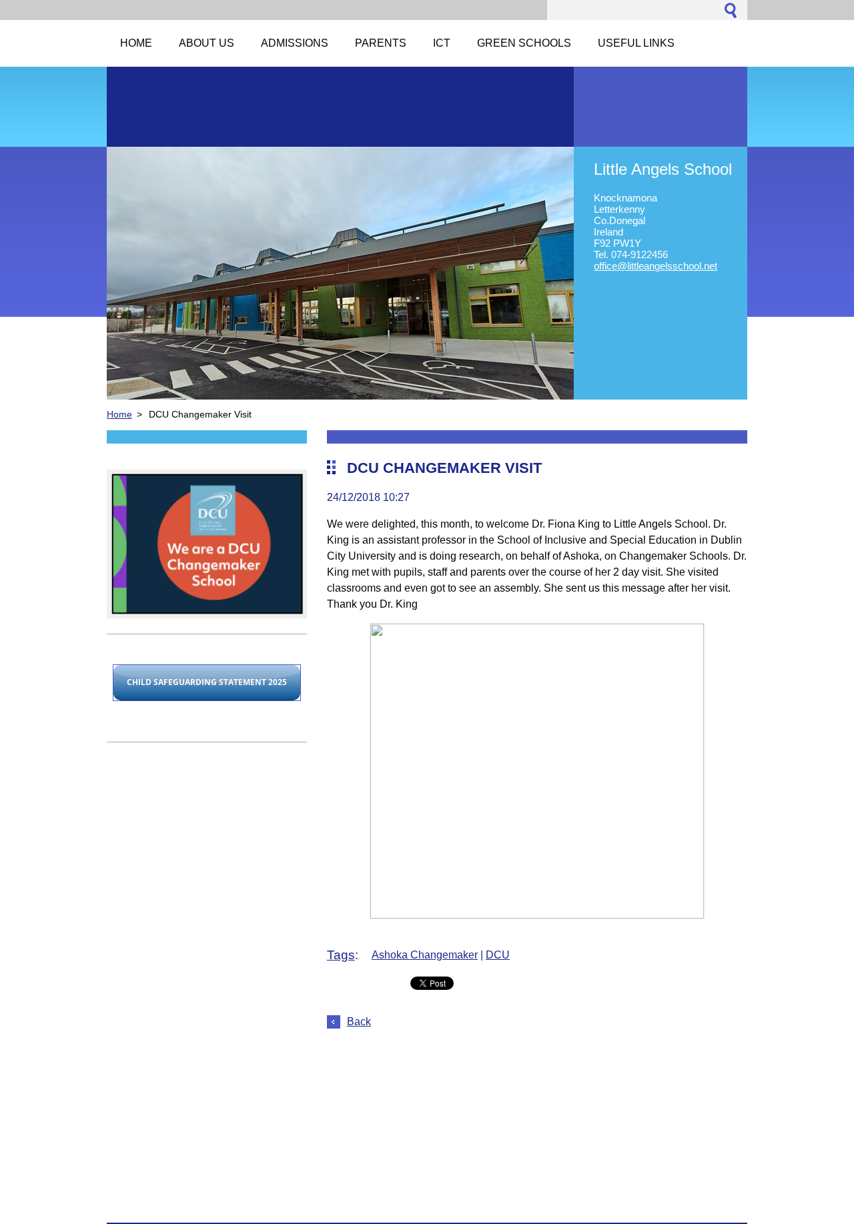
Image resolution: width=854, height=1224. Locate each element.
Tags (341, 955)
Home (119, 414)
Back (359, 1021)
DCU (498, 955)
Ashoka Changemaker (425, 955)
